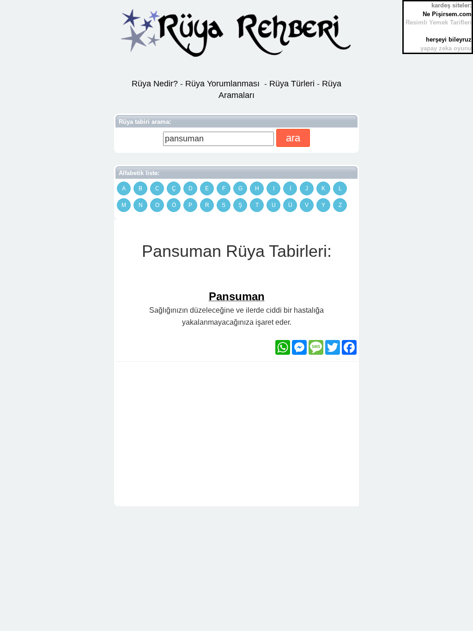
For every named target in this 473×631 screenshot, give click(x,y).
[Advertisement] (236, 435)
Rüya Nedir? (155, 83)
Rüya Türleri (293, 83)
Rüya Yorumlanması (222, 83)
